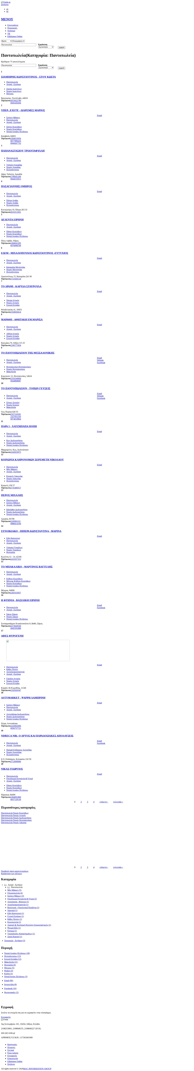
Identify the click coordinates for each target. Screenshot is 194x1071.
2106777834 (15, 345)
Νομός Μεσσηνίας (14, 269)
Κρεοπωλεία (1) (14, 922)
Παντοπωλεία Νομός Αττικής (13, 815)
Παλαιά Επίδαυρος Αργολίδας (19, 750)
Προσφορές (12, 28)
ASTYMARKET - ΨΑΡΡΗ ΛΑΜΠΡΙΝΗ (23, 697)
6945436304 (15, 103)
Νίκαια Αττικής (12, 300)
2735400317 (15, 488)
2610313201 (15, 212)
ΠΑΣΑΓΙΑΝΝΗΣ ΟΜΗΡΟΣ (16, 186)
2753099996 (15, 761)
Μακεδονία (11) (11, 962)
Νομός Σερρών (12, 405)
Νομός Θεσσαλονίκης (15, 369)
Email (99, 115)
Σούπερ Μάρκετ (13, 117)
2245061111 (15, 521)
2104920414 (15, 312)
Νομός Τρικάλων (13, 550)
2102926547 (15, 690)
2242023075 (15, 452)
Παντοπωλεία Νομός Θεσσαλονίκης (16, 820)
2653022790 (15, 100)
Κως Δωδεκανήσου (14, 440)
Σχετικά (10, 1050)
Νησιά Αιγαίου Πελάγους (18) (17, 953)
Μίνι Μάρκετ (11, 469)
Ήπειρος (9, 94)
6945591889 (15, 628)
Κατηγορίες (12, 1044)
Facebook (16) (10, 988)
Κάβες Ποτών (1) (14, 919)
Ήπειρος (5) (9, 968)
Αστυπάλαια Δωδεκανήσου (17, 714)
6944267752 (15, 143)
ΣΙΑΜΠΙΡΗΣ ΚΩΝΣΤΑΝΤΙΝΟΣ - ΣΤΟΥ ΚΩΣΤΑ (28, 76)
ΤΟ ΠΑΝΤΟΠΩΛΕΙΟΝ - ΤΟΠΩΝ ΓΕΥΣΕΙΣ (25, 388)
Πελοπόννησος (12, 170)
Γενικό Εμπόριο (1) (15, 916)
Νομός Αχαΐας (12, 203)
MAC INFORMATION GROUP (37, 1069)
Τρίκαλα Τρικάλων (14, 547)
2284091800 (15, 797)
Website (100, 360)
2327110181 (15, 414)
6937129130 (15, 799)
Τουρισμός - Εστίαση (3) (14, 940)
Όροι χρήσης (12, 1053)
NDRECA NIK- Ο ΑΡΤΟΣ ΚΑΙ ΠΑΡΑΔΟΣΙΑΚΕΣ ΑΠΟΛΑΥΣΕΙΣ (37, 735)
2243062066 (15, 726)
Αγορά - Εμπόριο (13, 84)
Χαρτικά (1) (12, 910)
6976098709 (15, 245)
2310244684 (15, 378)
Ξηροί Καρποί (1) (14, 937)
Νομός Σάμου (12, 617)
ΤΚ (8, 34)
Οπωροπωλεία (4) (15, 893)
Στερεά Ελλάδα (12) (12, 959)
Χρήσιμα (11, 31)
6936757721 (15, 728)
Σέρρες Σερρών (12, 402)
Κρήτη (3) (8, 974)
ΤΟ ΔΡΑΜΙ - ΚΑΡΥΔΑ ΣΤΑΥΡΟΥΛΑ (21, 286)
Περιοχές (11, 1047)
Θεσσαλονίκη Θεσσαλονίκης (18, 367)
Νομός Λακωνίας (13, 478)
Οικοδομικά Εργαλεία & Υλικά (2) (22, 899)
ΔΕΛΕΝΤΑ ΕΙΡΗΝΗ (12, 219)
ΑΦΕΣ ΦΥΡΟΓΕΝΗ (12, 635)
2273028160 (15, 626)
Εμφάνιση (42, 44)
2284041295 (15, 243)
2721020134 (15, 279)
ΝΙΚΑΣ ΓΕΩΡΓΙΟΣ (12, 769)
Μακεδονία (11, 371)
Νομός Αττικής (12, 303)
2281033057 (15, 593)
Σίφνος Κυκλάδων (14, 127)
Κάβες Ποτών (12, 669)
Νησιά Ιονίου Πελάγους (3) (15, 976)
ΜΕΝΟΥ (7, 19)
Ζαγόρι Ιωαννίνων (14, 89)
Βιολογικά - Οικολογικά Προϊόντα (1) (23, 907)
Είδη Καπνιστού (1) (15, 913)
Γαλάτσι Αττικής (13, 679)
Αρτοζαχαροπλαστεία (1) (17, 905)
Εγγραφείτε (6, 1017)
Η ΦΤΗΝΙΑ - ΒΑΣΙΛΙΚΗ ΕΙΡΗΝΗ (20, 600)
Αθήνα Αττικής (12, 334)
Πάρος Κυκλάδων (14, 231)
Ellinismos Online (14, 36)
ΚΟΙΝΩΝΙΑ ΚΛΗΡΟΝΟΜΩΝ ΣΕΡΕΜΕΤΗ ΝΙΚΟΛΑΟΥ (32, 459)
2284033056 (15, 138)
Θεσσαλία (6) (10, 965)
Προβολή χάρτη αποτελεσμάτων (14, 871)
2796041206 (15, 176)
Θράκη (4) (8, 971)
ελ (7, 9)
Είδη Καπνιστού (13, 538)
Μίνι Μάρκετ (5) (14, 890)
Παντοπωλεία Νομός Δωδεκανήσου (16, 818)
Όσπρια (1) (12, 931)
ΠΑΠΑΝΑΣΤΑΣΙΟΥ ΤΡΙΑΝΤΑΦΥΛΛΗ (23, 150)
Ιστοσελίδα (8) (10, 984)
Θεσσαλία (10, 552)
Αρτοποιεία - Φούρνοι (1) (18, 902)
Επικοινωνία (12, 1058)
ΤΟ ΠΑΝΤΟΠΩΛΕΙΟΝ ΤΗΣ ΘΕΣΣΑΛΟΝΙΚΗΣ (27, 352)
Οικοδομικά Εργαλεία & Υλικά (19, 778)
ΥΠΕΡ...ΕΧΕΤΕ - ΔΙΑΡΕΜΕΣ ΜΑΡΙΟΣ (23, 110)
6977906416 (15, 141)
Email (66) (8, 980)
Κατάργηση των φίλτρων (11, 873)
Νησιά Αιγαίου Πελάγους (17, 131)
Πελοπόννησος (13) (12, 956)
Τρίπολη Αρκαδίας (14, 165)
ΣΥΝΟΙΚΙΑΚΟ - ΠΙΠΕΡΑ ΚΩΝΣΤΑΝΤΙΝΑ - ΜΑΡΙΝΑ (31, 531)
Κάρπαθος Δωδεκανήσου (16, 509)
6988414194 (15, 523)
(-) (5, 885)
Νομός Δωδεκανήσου (15, 443)
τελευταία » (118, 802)
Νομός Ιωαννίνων (13, 91)
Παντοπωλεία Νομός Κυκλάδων (15, 813)
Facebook (101, 362)
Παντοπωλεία (12, 82)
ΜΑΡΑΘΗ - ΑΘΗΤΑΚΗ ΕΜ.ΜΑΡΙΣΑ (22, 319)
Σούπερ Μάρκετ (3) (15, 896)
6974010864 (15, 419)
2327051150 (15, 416)
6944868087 (15, 381)
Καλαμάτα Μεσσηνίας (15, 267)
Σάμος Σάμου (12, 614)
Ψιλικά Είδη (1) (14, 928)
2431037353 (15, 559)
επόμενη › (104, 802)
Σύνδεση (4, 4)
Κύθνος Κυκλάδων (14, 579)
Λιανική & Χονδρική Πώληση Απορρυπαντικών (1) (29, 925)
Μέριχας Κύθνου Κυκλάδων (18, 581)
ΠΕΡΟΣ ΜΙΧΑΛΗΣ (12, 495)
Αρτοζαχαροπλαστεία (15, 672)
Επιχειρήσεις (12, 25)
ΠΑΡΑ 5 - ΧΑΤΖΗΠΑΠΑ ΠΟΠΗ (19, 426)
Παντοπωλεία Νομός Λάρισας (13, 822)
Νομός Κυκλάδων (14, 129)
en (7, 11)
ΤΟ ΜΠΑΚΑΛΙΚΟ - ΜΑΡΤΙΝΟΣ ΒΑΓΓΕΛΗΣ (27, 566)
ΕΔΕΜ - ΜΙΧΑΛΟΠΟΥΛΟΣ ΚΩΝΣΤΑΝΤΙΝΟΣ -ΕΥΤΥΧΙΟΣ (34, 253)
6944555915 (15, 179)
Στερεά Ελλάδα (12, 305)
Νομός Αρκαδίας (13, 167)
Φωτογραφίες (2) (11, 992)
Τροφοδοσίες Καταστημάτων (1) (21, 934)
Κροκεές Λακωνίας (14, 476)
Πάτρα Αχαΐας (12, 200)
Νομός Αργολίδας (14, 752)
